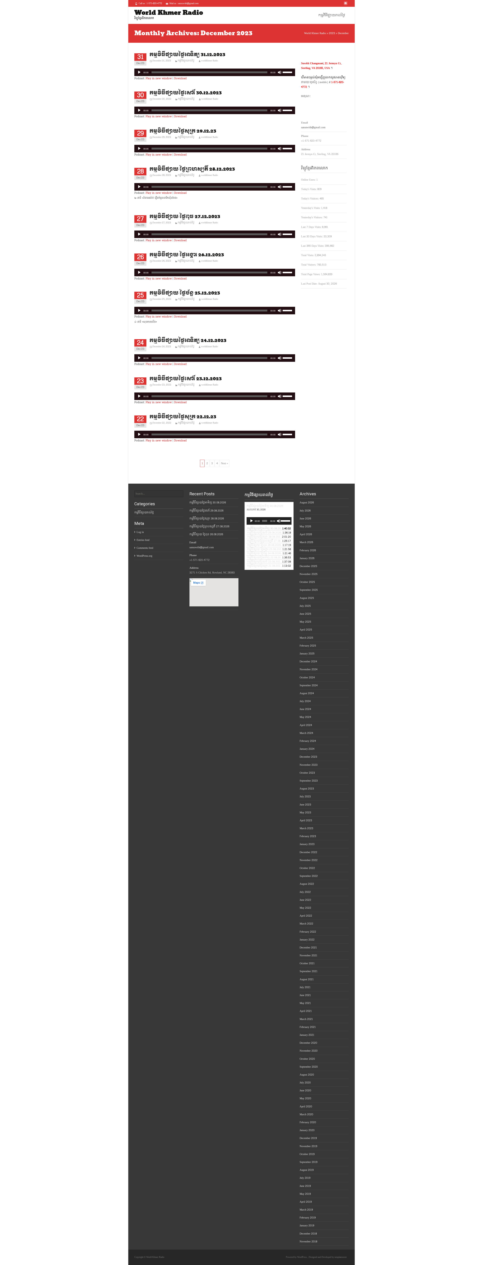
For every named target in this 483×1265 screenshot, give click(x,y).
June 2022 (305, 900)
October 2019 (307, 1154)
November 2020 (309, 1050)
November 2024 (308, 669)
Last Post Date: (309, 283)
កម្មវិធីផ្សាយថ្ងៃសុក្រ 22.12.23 (182, 417)
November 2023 (309, 765)
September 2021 (309, 971)
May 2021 (305, 1003)
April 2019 (306, 1201)
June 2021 (305, 995)
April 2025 (306, 629)
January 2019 (307, 1225)
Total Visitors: (309, 264)
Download (180, 78)
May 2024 (305, 717)
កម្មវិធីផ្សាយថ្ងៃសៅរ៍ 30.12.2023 (185, 93)
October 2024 (307, 677)
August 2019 (307, 1170)
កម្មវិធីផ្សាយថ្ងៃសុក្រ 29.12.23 (182, 131)
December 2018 (308, 1233)
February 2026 (308, 550)
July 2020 (305, 1082)
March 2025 (306, 637)
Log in (140, 532)
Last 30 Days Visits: (312, 236)
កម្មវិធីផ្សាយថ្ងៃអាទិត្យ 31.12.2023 (187, 55)
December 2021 (308, 947)
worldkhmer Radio (209, 61)
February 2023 (308, 836)
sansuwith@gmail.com (313, 127)
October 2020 (307, 1059)
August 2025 (307, 598)
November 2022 (309, 860)
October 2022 (307, 868)
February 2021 (308, 1027)
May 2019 (305, 1194)
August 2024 (307, 693)
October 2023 (307, 772)
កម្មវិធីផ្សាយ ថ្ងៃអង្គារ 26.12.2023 (186, 255)
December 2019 (308, 1138)
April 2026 (306, 534)
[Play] (139, 72)
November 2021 (308, 955)
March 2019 (306, 1209)
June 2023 (305, 804)
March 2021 (306, 1019)
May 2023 (305, 812)
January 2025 (307, 653)
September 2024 (309, 685)
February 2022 (308, 931)
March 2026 (306, 542)
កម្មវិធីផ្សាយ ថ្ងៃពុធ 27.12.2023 (184, 217)
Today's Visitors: (310, 198)
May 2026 (305, 526)
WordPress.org (144, 555)
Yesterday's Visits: (311, 208)
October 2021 (307, 963)
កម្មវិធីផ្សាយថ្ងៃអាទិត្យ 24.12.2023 (187, 341)
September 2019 (308, 1162)
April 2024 (306, 725)
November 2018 (308, 1241)
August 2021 (307, 979)
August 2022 (307, 884)
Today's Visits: (309, 189)
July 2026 (305, 510)
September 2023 (309, 780)
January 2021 (307, 1035)
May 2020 (305, 1098)
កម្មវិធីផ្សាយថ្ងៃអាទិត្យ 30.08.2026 (207, 502)
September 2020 (309, 1066)
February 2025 (308, 645)
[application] (214, 72)
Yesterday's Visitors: (312, 217)
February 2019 (308, 1217)
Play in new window (159, 78)
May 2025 (305, 621)
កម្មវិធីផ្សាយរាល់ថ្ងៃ (331, 15)
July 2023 (305, 796)
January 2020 (307, 1130)
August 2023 (307, 788)
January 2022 (307, 939)
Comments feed (145, 548)
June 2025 (305, 614)
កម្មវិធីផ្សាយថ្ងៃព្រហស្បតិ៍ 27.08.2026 (209, 526)
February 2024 (308, 741)
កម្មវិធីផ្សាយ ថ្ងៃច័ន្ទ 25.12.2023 (184, 293)
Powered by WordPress (297, 1257)
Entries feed (143, 540)
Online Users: (308, 179)
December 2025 (308, 566)
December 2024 (308, 661)
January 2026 (307, 558)
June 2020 (305, 1090)
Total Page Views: (311, 274)
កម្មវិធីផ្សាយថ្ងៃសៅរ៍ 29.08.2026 (206, 510)
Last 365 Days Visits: (313, 246)
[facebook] (346, 4)
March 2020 (306, 1114)
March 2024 (306, 733)
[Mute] (279, 72)
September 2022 (309, 876)
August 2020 (307, 1074)
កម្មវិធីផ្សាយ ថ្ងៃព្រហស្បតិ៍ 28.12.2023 (192, 169)
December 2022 (308, 852)
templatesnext (341, 1257)
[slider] (288, 72)
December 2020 (308, 1043)
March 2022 (306, 923)
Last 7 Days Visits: (311, 227)
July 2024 (305, 701)
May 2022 (305, 907)
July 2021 (305, 987)
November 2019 (308, 1146)
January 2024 (307, 749)
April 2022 (306, 915)
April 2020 (306, 1106)
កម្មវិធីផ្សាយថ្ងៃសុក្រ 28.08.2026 (206, 518)
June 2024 (305, 709)
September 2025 (309, 590)
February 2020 (308, 1122)
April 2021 (306, 1011)
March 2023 (306, 828)
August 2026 (307, 502)
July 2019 (305, 1178)
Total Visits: (308, 255)
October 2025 (307, 582)
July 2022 (305, 892)
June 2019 (305, 1186)
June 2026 (305, 518)
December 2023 (308, 756)
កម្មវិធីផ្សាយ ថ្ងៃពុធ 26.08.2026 (206, 534)
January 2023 (307, 844)
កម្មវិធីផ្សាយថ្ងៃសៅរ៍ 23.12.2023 (185, 379)
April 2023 (306, 820)
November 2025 (309, 574)
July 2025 (305, 606)
